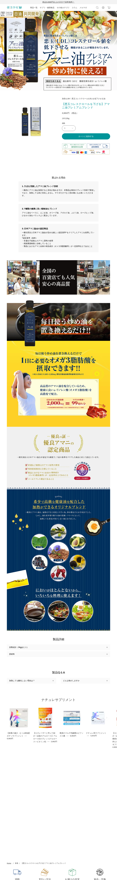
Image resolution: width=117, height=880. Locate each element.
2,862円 (54, 742)
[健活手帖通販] (14, 7)
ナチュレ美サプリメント (96, 733)
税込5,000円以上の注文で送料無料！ (58, 2)
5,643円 (93, 736)
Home (9, 863)
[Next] (106, 718)
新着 (16, 863)
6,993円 (10, 739)
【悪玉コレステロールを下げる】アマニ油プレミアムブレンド (43, 863)
